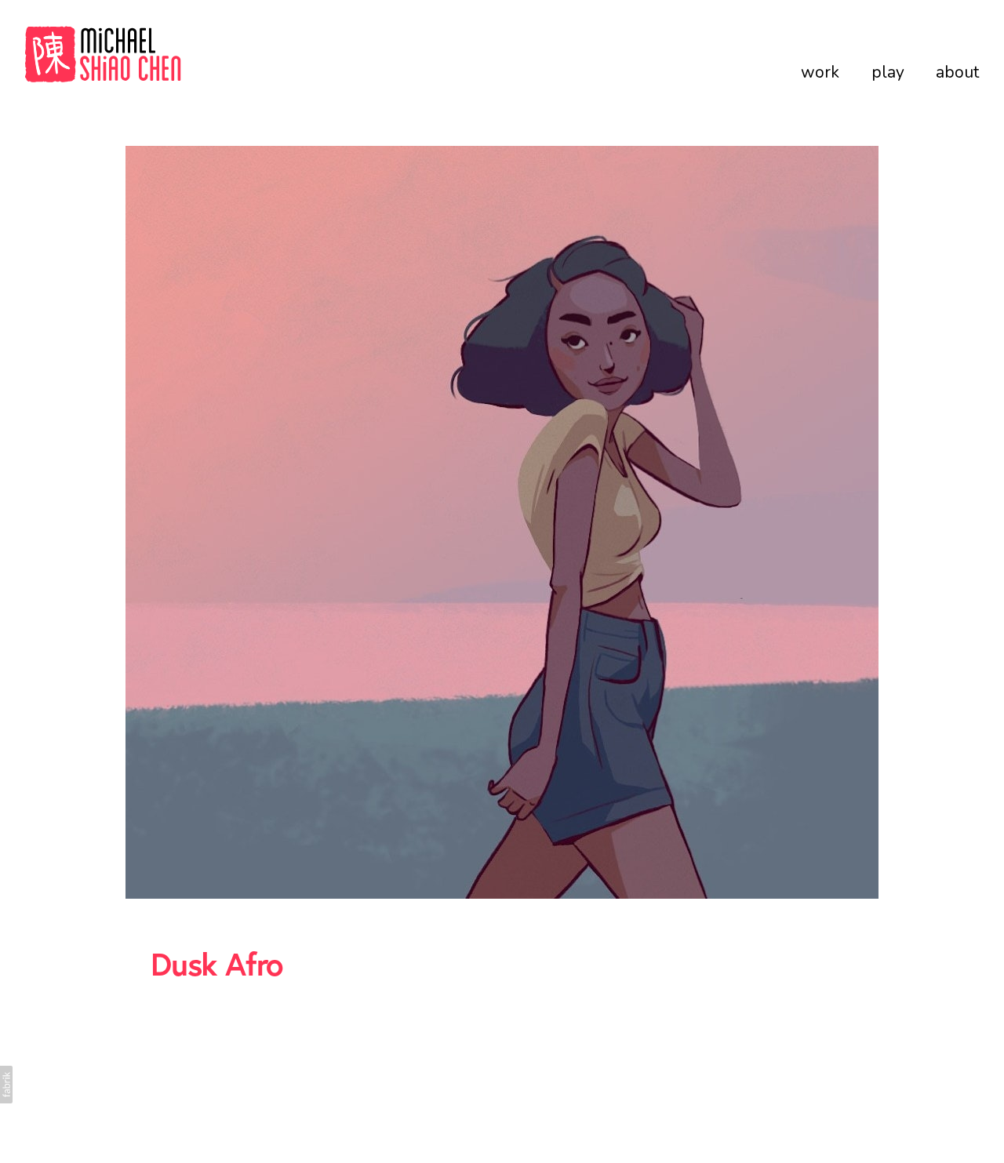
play (887, 72)
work (820, 72)
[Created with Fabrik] (6, 1084)
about (957, 72)
